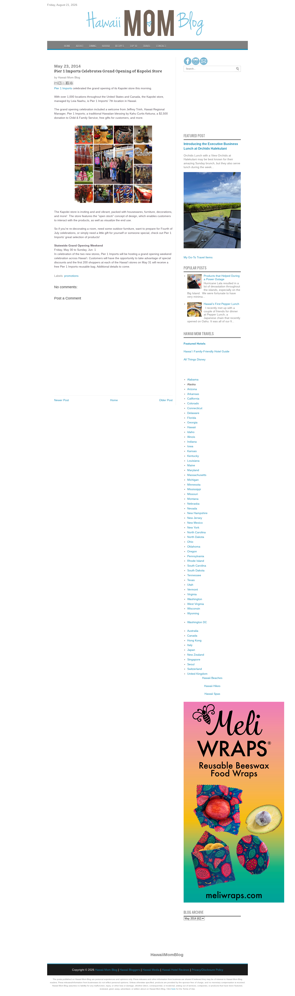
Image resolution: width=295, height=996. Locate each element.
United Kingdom (197, 673)
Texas (191, 580)
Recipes (119, 46)
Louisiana (193, 460)
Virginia (192, 594)
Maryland (193, 470)
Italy (189, 645)
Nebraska (193, 503)
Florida (191, 417)
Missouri (192, 494)
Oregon (192, 551)
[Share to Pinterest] (71, 83)
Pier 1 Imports (63, 88)
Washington (194, 599)
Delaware (193, 413)
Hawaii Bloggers (130, 969)
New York (193, 527)
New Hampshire (197, 513)
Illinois (191, 436)
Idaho (190, 432)
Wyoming (193, 613)
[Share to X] (64, 83)
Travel (147, 46)
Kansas (192, 451)
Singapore (193, 659)
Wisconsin (193, 608)
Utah (190, 584)
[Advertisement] (196, 102)
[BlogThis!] (60, 83)
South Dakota (195, 570)
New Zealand (195, 654)
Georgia (192, 422)
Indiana (192, 441)
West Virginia (195, 604)
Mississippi (194, 489)
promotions (71, 275)
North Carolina (196, 532)
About (79, 46)
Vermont (192, 589)
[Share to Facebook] (67, 83)
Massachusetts (196, 475)
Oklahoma (193, 546)
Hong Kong (194, 640)
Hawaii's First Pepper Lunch (221, 303)
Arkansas (193, 394)
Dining (92, 46)
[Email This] (56, 83)
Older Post (166, 400)
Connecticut (194, 408)
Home (67, 46)
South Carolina (196, 565)
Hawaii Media (151, 969)
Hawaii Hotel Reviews (175, 969)
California (193, 398)
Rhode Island (195, 560)
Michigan (193, 479)
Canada (192, 635)
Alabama (192, 379)
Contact (161, 46)
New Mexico (195, 522)
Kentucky (193, 455)
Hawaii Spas (212, 693)
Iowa (190, 446)
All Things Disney (194, 359)
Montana (192, 498)
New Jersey (194, 517)
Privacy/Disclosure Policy (207, 969)
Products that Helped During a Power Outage (222, 277)
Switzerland (194, 668)
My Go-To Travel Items (198, 257)
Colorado (193, 403)
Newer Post (61, 400)
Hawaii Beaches (212, 678)
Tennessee (194, 575)
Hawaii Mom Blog (106, 969)
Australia (192, 630)
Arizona (192, 389)
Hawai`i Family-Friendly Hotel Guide (206, 351)
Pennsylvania (195, 556)
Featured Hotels (194, 343)
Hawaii (106, 46)
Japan (191, 649)
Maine (191, 465)
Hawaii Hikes (212, 686)
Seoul (190, 664)
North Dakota (195, 537)
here (173, 989)
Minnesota (193, 484)
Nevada (192, 508)
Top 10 (133, 46)
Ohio (190, 541)
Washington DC (197, 622)
